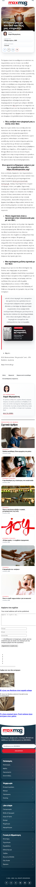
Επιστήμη (6, 839)
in (13, 49)
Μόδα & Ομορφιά (8, 813)
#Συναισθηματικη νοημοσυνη (10, 378)
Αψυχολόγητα (7, 827)
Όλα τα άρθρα (8, 413)
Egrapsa (5, 864)
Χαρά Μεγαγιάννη (11, 396)
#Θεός (4, 375)
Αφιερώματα (7, 772)
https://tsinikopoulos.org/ (18, 169)
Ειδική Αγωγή (7, 849)
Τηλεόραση (6, 794)
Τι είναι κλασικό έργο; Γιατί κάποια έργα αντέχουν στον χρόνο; (16, 715)
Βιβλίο (5, 768)
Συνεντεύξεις (7, 775)
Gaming (5, 798)
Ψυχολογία (6, 19)
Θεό (14, 105)
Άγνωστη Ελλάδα (8, 857)
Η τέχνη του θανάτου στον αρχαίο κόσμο (16, 690)
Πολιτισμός (6, 765)
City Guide (6, 860)
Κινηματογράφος (8, 787)
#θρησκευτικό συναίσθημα (24, 375)
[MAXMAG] (18, 3)
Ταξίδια (5, 853)
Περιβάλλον (7, 846)
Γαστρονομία (7, 809)
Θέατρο (5, 790)
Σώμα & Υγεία (7, 816)
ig (20, 882)
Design (5, 820)
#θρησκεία (11, 375)
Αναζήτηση (19, 751)
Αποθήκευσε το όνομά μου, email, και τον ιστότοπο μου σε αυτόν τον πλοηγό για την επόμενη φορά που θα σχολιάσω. (16, 640)
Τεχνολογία (6, 842)
